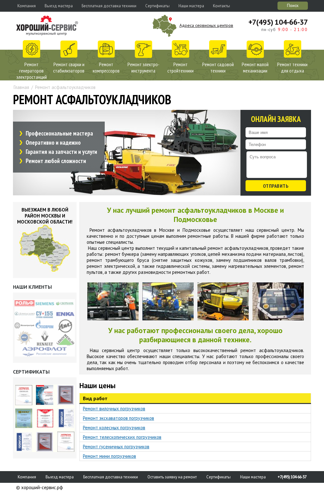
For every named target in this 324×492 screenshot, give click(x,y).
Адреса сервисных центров (206, 25)
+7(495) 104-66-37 (278, 22)
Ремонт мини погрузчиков (109, 456)
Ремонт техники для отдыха (292, 67)
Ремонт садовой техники (218, 67)
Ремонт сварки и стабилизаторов (68, 67)
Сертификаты (157, 6)
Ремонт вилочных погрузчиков (114, 409)
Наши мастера (191, 6)
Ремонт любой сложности (56, 161)
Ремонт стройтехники (180, 67)
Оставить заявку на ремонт (172, 477)
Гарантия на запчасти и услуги (61, 151)
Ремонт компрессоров (106, 67)
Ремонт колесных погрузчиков (114, 428)
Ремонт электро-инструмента (143, 67)
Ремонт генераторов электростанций (31, 70)
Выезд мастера (59, 6)
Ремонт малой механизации (255, 67)
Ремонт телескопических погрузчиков (122, 437)
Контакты (221, 6)
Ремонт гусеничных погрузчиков (116, 447)
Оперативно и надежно (53, 142)
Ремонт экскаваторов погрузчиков (118, 418)
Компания (26, 6)
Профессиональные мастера (59, 133)
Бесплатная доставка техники (109, 6)
